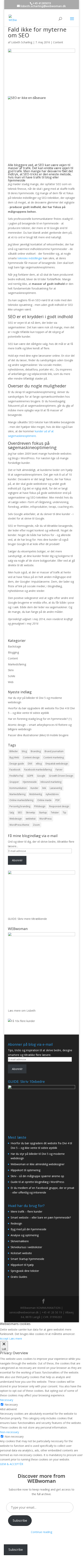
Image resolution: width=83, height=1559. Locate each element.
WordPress (45, 818)
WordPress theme (19, 824)
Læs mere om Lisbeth (22, 1010)
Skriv (11, 670)
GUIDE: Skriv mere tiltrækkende (27, 919)
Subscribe (20, 1520)
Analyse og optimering (25, 1235)
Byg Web (14, 757)
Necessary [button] (6, 1400)
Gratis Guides (19, 1277)
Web (11, 682)
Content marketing (53, 757)
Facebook (14, 769)
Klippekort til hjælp (22, 1265)
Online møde (44, 800)
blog (24, 751)
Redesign (16, 1223)
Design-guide (16, 763)
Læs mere (15, 1338)
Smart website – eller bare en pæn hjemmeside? (41, 1217)
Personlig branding (19, 806)
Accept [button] (4, 1338)
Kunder (34, 788)
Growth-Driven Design (61, 775)
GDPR (30, 775)
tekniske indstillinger (30, 258)
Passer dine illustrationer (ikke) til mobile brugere (38, 735)
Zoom (36, 824)
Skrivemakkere (20, 1241)
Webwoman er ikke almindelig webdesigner (37, 1164)
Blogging (13, 652)
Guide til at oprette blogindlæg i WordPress (37, 1182)
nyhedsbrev (52, 794)
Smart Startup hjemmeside (27, 1259)
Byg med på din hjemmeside (28, 1229)
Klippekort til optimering (25, 1170)
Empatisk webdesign (57, 763)
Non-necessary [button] (9, 1432)
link (44, 788)
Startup (43, 812)
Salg (11, 812)
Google (41, 775)
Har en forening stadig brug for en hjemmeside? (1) (40, 719)
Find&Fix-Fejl (16, 775)
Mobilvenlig (35, 794)
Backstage (14, 646)
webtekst (31, 818)
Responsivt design (59, 806)
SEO (20, 812)
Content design (31, 757)
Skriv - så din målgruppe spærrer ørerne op (37, 1176)
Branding (36, 751)
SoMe (11, 676)
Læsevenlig (56, 788)
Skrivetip (30, 812)
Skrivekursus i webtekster (26, 1247)
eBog (39, 763)
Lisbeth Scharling (21, 42)
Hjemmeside (30, 782)
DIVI (30, 763)
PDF (57, 800)
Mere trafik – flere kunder (26, 1211)
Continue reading (41, 1532)
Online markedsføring (21, 800)
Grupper (14, 782)
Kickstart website (21, 1253)
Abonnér (17, 860)
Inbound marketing (51, 782)
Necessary (11, 1404)
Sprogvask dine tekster (25, 1271)
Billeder (13, 751)
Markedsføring (17, 664)
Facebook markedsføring (38, 769)
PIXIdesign (39, 806)
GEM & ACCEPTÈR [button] (11, 1464)
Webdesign (15, 818)
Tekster (55, 812)
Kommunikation (18, 788)
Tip (64, 812)
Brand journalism (54, 751)
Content (58, 42)
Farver (59, 769)
